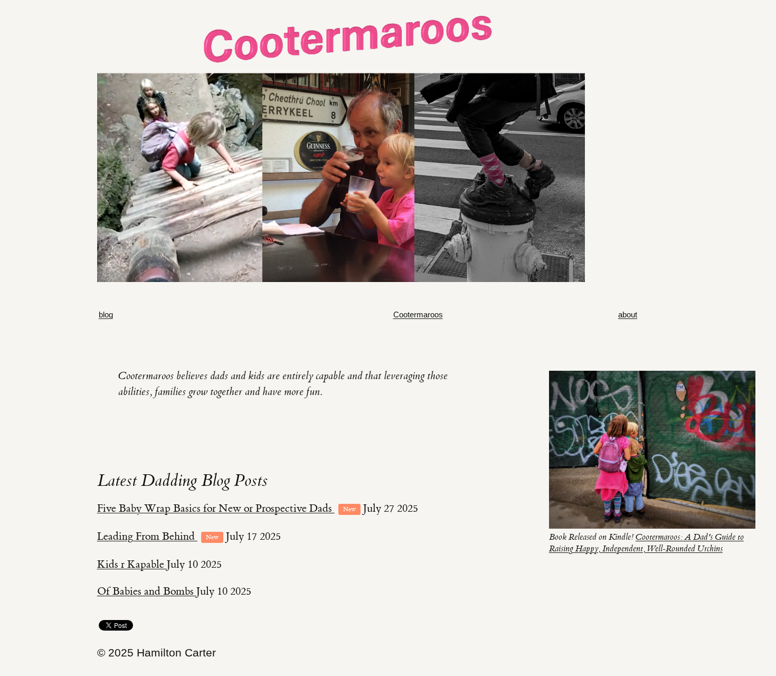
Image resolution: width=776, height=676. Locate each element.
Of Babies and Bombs (146, 591)
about (627, 314)
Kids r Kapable (132, 564)
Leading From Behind (147, 536)
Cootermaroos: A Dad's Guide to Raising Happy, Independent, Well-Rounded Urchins (646, 542)
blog (106, 314)
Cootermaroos (418, 314)
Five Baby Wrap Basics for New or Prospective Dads (216, 508)
